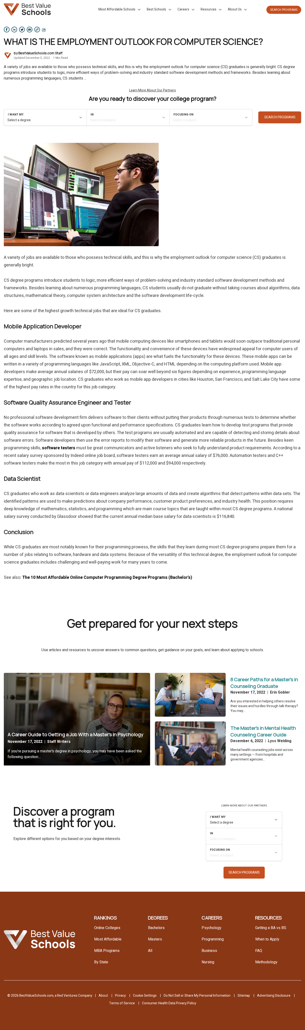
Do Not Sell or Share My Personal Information (197, 995)
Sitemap (244, 995)
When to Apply (267, 939)
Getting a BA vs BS (270, 928)
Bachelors (156, 928)
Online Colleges (107, 928)
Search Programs (283, 10)
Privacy (120, 995)
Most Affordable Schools (116, 9)
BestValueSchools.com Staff (40, 53)
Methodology (266, 962)
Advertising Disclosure (273, 995)
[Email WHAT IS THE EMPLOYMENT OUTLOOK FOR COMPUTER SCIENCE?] (29, 29)
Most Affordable (108, 939)
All (150, 951)
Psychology (211, 928)
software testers (58, 448)
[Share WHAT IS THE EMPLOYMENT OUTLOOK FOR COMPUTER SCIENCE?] (7, 29)
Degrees (158, 918)
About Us (235, 9)
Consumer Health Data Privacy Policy (169, 1003)
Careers (183, 9)
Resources (208, 9)
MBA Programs (107, 951)
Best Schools (156, 9)
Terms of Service (122, 1003)
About (103, 995)
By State (101, 962)
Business (209, 951)
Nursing (208, 962)
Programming (213, 939)
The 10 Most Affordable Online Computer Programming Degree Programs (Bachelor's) (107, 577)
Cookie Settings (145, 995)
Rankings (105, 918)
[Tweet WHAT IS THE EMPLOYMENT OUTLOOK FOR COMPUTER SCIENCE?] (22, 29)
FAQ (258, 951)
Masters (155, 939)
